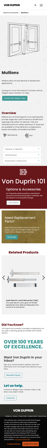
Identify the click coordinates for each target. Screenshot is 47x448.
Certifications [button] (11, 155)
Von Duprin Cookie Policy (22, 439)
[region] (23, 432)
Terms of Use (42, 416)
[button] (35, 5)
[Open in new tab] (12, 5)
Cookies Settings (13, 444)
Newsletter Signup (13, 375)
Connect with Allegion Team (15, 98)
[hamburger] (41, 5)
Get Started (11, 237)
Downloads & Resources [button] (16, 161)
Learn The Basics (13, 202)
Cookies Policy (32, 416)
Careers (15, 416)
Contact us (8, 416)
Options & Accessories (11, 13)
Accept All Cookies (31, 444)
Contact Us (10, 398)
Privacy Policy (22, 416)
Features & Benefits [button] (14, 149)
